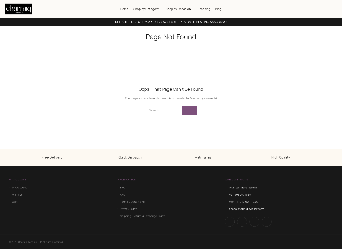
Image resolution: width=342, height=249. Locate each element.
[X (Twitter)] (254, 222)
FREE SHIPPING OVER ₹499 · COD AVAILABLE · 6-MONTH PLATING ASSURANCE (171, 22)
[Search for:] (163, 110)
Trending (204, 9)
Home (124, 9)
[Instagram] (242, 222)
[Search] (318, 5)
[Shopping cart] (336, 5)
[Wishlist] (330, 5)
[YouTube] (266, 222)
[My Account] (324, 5)
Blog (218, 9)
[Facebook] (230, 222)
